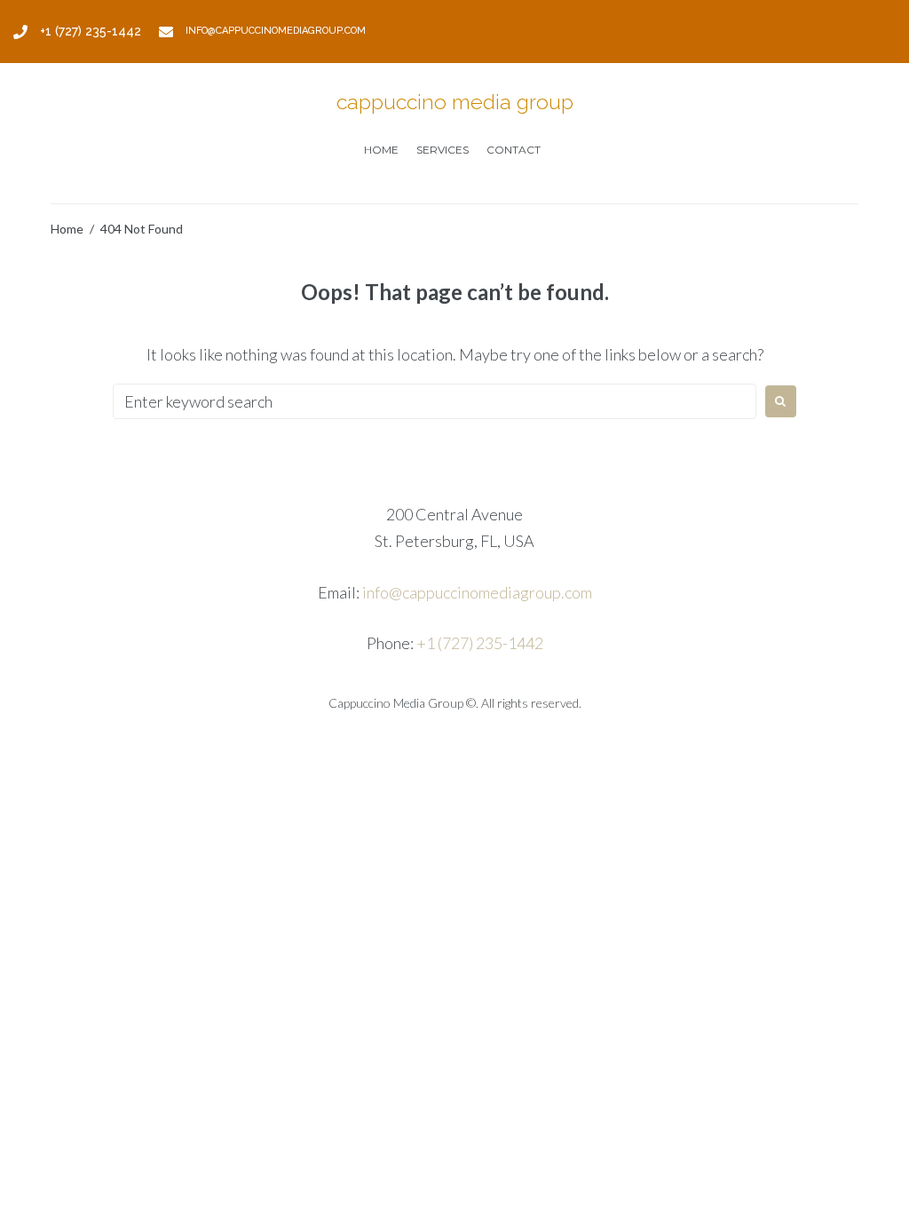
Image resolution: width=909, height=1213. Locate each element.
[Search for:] (434, 401)
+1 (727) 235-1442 (479, 643)
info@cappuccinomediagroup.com (477, 592)
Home (67, 228)
